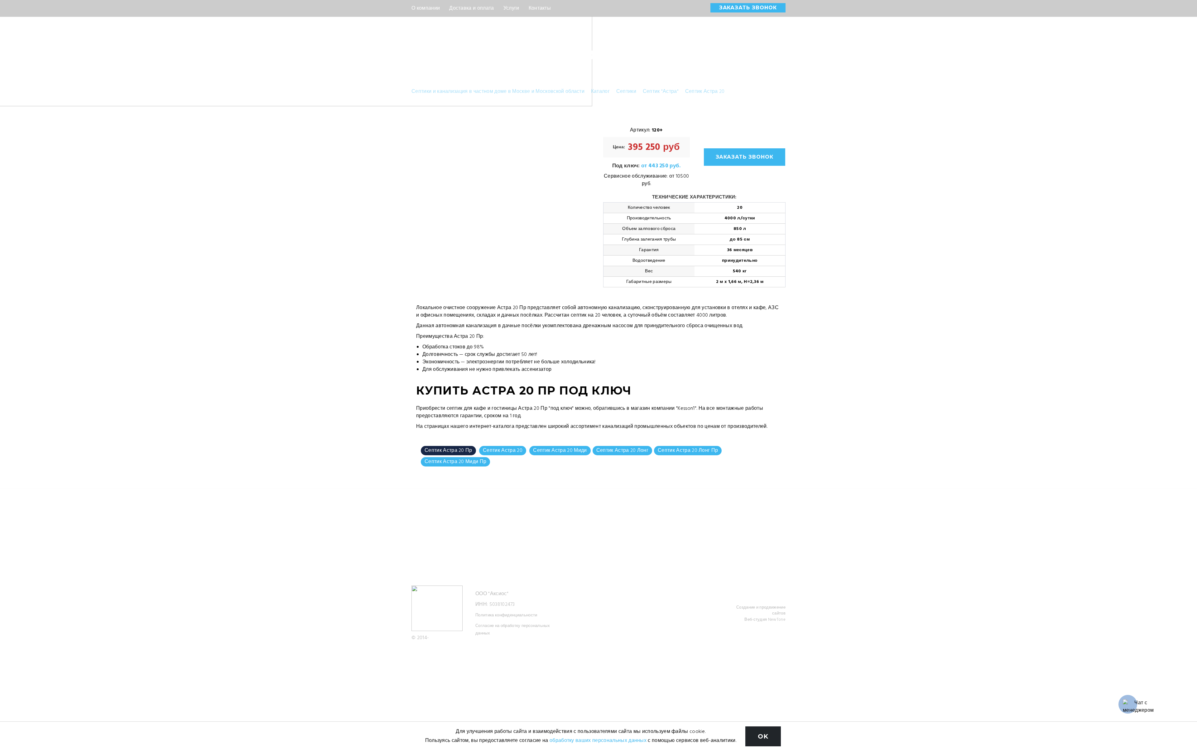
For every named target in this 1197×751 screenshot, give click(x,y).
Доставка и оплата (471, 8)
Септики (626, 92)
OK (763, 736)
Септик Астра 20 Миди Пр (455, 462)
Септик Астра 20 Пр (448, 451)
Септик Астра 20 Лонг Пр (688, 451)
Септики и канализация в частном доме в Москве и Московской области (497, 92)
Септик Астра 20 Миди (560, 451)
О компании (425, 8)
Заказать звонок (748, 8)
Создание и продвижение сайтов (761, 610)
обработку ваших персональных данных (598, 741)
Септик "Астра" (661, 92)
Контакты (540, 8)
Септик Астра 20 (705, 92)
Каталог (600, 92)
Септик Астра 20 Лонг (622, 451)
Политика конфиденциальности (506, 615)
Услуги (511, 8)
